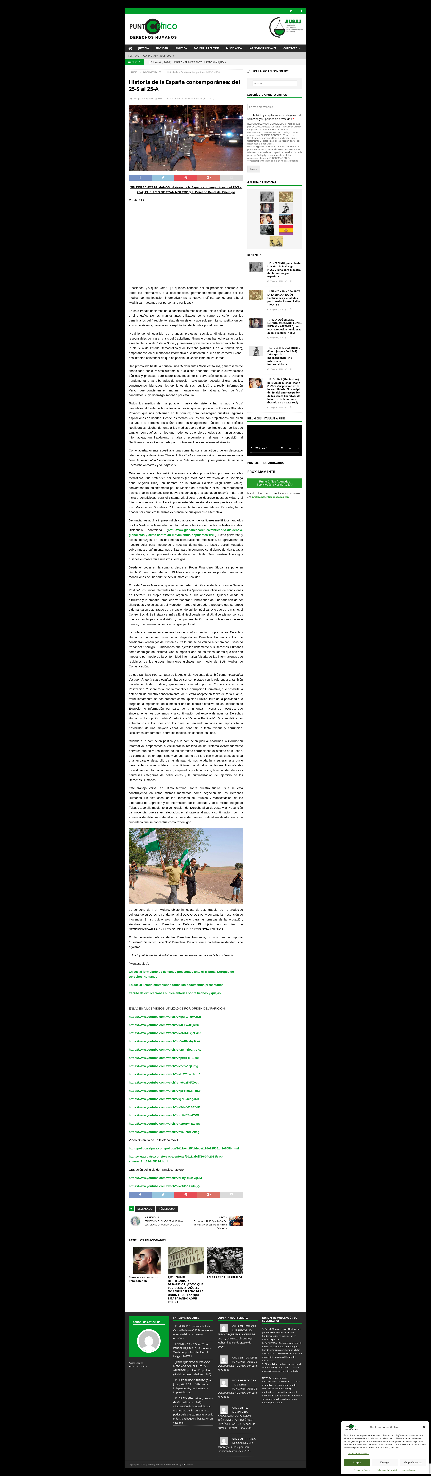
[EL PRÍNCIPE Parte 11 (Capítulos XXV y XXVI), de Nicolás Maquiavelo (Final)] (276, 241)
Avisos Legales (409, 1470)
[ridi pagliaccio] (224, 1384)
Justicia (143, 48)
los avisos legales (285, 115)
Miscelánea (234, 48)
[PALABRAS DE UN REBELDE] (225, 1260)
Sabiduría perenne (206, 48)
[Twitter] (291, 11)
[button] (424, 1427)
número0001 (167, 1208)
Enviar (253, 169)
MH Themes (187, 1464)
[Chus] (224, 1330)
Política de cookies (138, 1366)
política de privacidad (278, 119)
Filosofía (162, 48)
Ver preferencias (413, 1462)
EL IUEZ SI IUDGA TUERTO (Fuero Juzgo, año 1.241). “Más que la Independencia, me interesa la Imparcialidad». (284, 356)
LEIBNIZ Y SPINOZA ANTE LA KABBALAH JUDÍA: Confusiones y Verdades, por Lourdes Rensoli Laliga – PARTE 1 (284, 298)
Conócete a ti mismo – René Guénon (143, 1279)
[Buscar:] (275, 83)
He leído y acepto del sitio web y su (274, 117)
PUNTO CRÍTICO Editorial (170, 98)
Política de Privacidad (387, 1470)
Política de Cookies (362, 1470)
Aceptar (357, 1462)
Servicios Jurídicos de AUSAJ (275, 483)
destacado (144, 1208)
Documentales (195, 98)
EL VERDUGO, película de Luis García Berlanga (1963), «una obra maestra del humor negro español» (284, 269)
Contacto (290, 48)
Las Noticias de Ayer (262, 48)
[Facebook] (301, 11)
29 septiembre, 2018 (143, 98)
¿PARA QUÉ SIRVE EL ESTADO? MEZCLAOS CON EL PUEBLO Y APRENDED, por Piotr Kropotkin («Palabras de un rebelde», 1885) (284, 326)
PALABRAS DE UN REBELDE (224, 1277)
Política (181, 48)
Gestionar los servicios (358, 1453)
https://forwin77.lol (165, 1472)
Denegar (385, 1462)
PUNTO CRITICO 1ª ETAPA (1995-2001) (151, 55)
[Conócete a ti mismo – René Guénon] (147, 1260)
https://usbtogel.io (150, 1472)
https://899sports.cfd (133, 1472)
